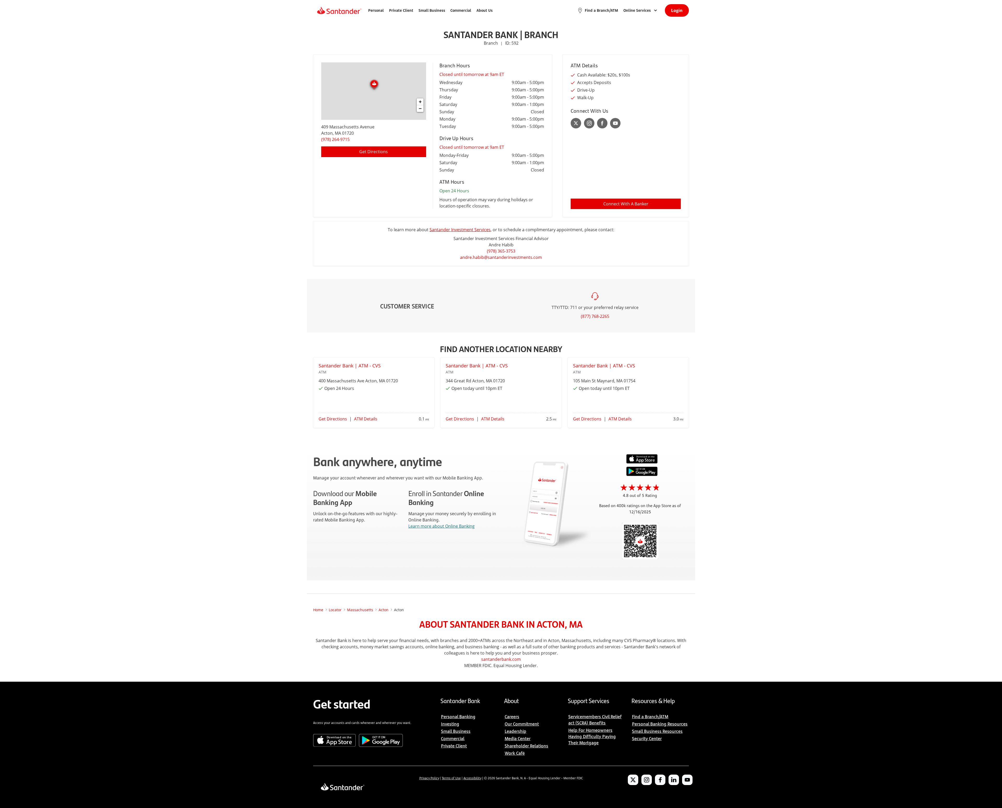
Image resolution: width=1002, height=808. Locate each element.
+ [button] (420, 101)
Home (318, 609)
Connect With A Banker (625, 204)
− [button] (420, 108)
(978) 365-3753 (501, 251)
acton (384, 609)
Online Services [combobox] (637, 10)
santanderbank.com (501, 659)
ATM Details (365, 419)
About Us (484, 10)
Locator (335, 609)
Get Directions (373, 152)
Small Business (432, 10)
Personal (376, 10)
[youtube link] (615, 123)
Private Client (401, 10)
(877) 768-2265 (595, 316)
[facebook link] (602, 123)
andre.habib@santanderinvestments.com (501, 257)
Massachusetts (360, 609)
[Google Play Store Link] (642, 474)
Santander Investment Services (460, 230)
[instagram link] (589, 123)
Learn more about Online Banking (441, 526)
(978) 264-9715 (335, 139)
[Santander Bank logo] (339, 10)
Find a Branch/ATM (601, 10)
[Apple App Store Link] (642, 462)
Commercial (460, 10)
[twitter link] (576, 123)
